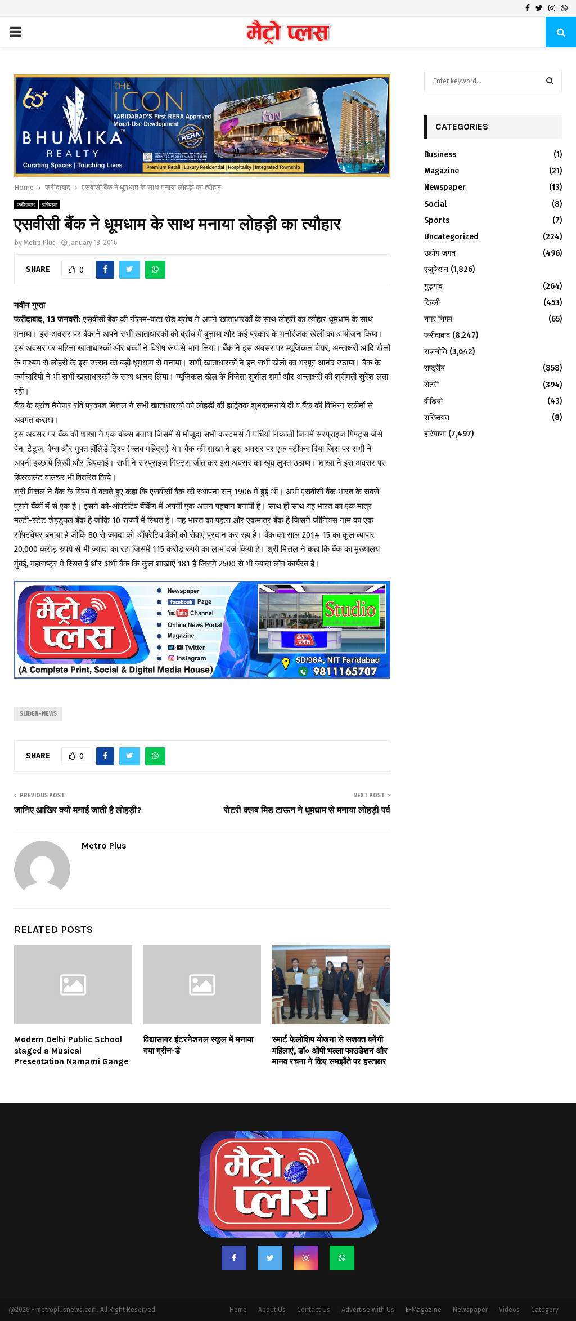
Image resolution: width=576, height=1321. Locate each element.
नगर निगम (438, 319)
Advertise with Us (367, 1282)
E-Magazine (424, 1282)
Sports (436, 220)
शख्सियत (436, 417)
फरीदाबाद (26, 178)
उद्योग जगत (440, 253)
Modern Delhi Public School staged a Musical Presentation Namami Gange (71, 1023)
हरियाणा (49, 178)
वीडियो (433, 401)
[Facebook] (234, 1230)
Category (545, 1282)
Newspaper (445, 187)
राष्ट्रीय (434, 368)
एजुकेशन (436, 269)
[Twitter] (270, 1230)
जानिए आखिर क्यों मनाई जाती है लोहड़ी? (78, 782)
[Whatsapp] (342, 1230)
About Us (272, 1282)
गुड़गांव (433, 286)
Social (435, 204)
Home (238, 1282)
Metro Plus (40, 216)
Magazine (441, 171)
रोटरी (431, 385)
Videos (509, 1282)
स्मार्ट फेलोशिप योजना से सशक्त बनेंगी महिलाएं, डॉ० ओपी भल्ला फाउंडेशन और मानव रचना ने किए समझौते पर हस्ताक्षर (330, 1023)
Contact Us (313, 1282)
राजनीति (435, 351)
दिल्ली (432, 302)
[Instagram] (306, 1230)
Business (440, 154)
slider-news (38, 686)
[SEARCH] (550, 81)
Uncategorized (451, 237)
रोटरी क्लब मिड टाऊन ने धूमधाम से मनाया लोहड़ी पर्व (307, 782)
